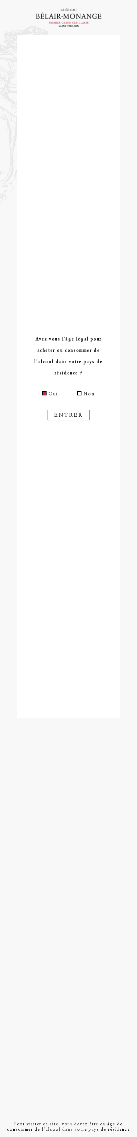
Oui (53, 394)
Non (89, 394)
